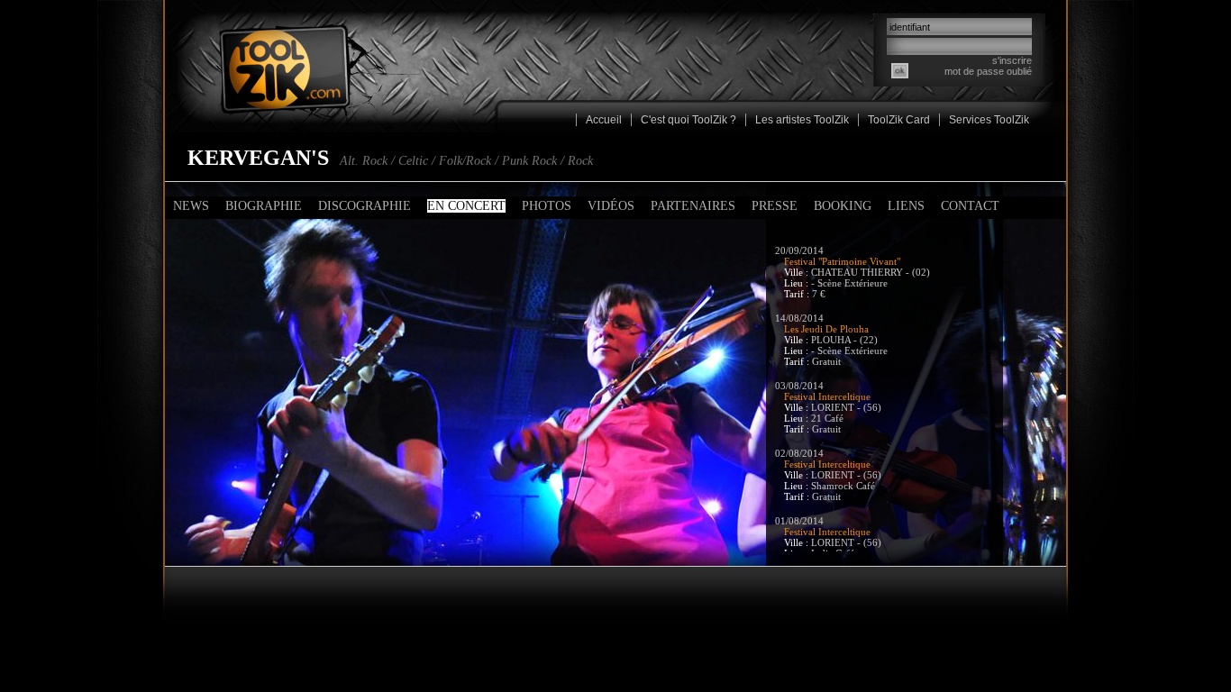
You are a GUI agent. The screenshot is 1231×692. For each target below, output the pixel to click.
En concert (466, 206)
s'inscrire (1012, 60)
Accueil (604, 120)
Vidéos (611, 206)
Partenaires (693, 206)
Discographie (364, 206)
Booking (842, 206)
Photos (546, 206)
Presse (775, 206)
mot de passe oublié (988, 71)
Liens (906, 206)
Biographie (263, 206)
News (191, 206)
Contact (970, 206)
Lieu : (797, 283)
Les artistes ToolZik (802, 120)
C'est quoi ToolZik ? (688, 120)
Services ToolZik (989, 120)
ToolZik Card (899, 120)
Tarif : (798, 293)
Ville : (797, 272)
